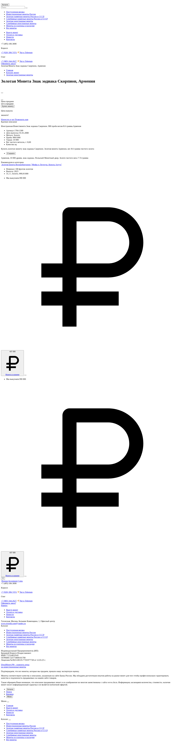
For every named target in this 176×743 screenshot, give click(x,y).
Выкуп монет (12, 32)
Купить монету (8, 106)
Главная (9, 70)
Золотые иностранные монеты (19, 21)
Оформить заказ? (8, 63)
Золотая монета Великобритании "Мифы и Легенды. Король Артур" (32, 165)
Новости (10, 37)
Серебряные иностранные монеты (21, 23)
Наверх (4, 605)
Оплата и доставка (14, 35)
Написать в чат (8, 119)
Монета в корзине (12, 375)
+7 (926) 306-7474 (9, 52)
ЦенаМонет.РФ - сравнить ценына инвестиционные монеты (15, 666)
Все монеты (11, 28)
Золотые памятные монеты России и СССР (25, 16)
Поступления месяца (15, 12)
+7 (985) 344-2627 (9, 61)
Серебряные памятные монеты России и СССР (27, 19)
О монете (11, 153)
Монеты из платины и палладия (20, 26)
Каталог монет (12, 72)
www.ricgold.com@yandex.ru (13, 623)
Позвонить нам (21, 119)
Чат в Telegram (25, 52)
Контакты (10, 39)
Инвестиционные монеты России (21, 14)
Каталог (5, 5)
